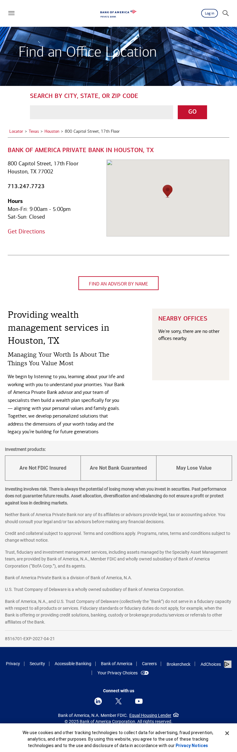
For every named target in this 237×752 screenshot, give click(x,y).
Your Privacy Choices (118, 672)
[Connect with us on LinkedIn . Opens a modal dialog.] (98, 701)
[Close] (227, 733)
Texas (34, 131)
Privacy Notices (192, 745)
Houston (51, 131)
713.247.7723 (26, 186)
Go (192, 112)
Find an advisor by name (118, 284)
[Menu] (11, 13)
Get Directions (26, 231)
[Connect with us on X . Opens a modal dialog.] (118, 701)
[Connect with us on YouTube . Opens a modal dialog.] (139, 701)
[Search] (226, 13)
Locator (16, 131)
